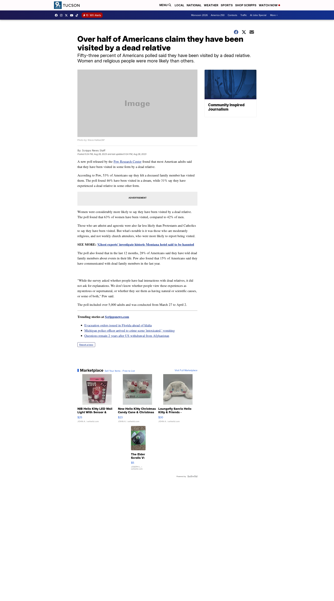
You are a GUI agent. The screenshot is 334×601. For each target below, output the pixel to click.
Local (179, 5)
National (194, 5)
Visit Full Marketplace (186, 370)
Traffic (243, 15)
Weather (211, 5)
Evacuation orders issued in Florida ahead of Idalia (118, 325)
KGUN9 (67, 15)
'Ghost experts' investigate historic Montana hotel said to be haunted (145, 244)
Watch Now (268, 5)
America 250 (218, 15)
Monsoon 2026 (199, 15)
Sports (227, 5)
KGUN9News (57, 15)
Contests (232, 15)
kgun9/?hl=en (62, 15)
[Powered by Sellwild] (192, 476)
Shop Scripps (245, 5)
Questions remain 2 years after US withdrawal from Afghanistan (126, 335)
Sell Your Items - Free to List (120, 371)
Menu (163, 5)
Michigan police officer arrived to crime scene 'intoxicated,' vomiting (129, 330)
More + (274, 15)
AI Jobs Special (258, 15)
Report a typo (86, 344)
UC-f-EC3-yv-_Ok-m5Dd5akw (72, 15)
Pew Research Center (127, 161)
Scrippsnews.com (117, 316)
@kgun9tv (78, 15)
